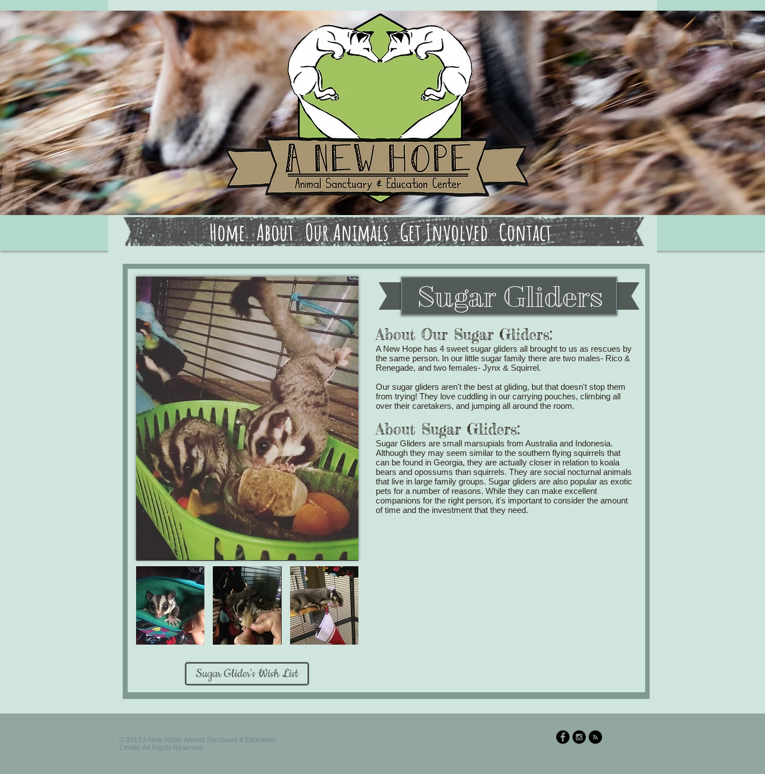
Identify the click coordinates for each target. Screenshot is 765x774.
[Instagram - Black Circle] (579, 737)
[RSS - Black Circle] (595, 737)
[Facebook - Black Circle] (563, 737)
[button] (170, 605)
